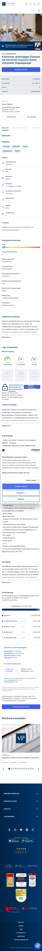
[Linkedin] (27, 830)
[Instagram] (15, 830)
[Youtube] (21, 830)
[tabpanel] (21, 28)
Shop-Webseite (31, 117)
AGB (21, 929)
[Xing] (33, 830)
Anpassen (20, 493)
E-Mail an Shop (11, 117)
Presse (21, 926)
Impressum (21, 936)
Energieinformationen (20, 128)
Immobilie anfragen (21, 69)
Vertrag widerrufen (21, 940)
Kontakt (21, 922)
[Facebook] (9, 830)
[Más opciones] (32, 10)
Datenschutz (21, 933)
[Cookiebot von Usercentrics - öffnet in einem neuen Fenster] (31, 450)
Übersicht (5, 128)
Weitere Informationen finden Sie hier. (16, 473)
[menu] (38, 4)
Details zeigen (31, 480)
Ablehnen (21, 499)
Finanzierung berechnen (21, 707)
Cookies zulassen (21, 486)
